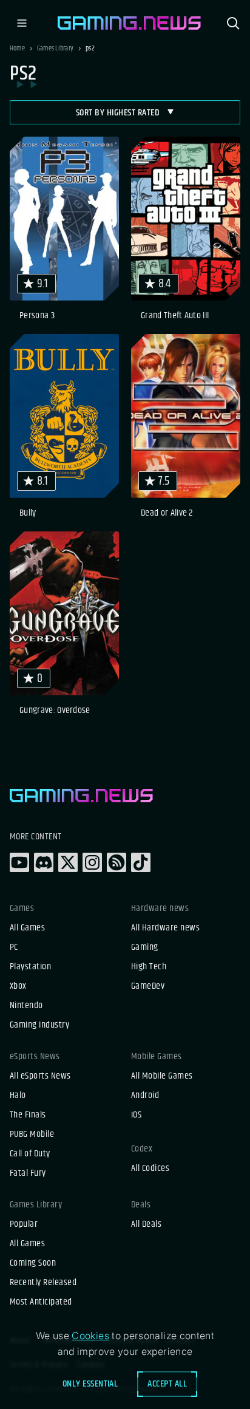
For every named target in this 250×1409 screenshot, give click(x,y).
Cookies (90, 1335)
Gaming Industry (39, 1025)
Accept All (167, 1383)
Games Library (55, 48)
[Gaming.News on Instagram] (92, 862)
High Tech (148, 967)
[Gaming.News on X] (68, 862)
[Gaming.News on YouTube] (19, 862)
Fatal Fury (28, 1173)
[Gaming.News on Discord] (43, 862)
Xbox (18, 986)
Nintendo (26, 1005)
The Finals (28, 1115)
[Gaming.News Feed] (116, 862)
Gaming (144, 947)
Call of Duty (30, 1154)
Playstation (30, 967)
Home (17, 48)
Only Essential (90, 1383)
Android (145, 1095)
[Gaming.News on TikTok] (140, 862)
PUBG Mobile (32, 1134)
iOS (136, 1115)
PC (14, 947)
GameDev (147, 986)
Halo (18, 1095)
